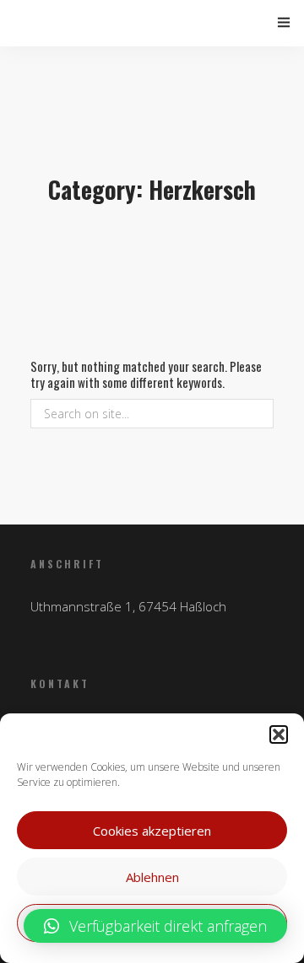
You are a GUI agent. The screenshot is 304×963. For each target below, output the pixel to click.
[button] (278, 734)
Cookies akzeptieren (152, 830)
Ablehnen (152, 877)
